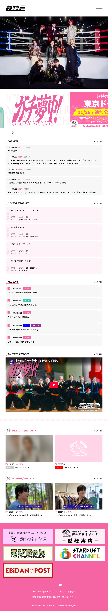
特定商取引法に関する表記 (42, 597)
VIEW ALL (98, 141)
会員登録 (65, 597)
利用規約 (71, 592)
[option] (37, 110)
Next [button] (12, 132)
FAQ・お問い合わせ (40, 592)
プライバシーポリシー (58, 592)
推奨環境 (56, 597)
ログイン (73, 597)
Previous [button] (7, 132)
